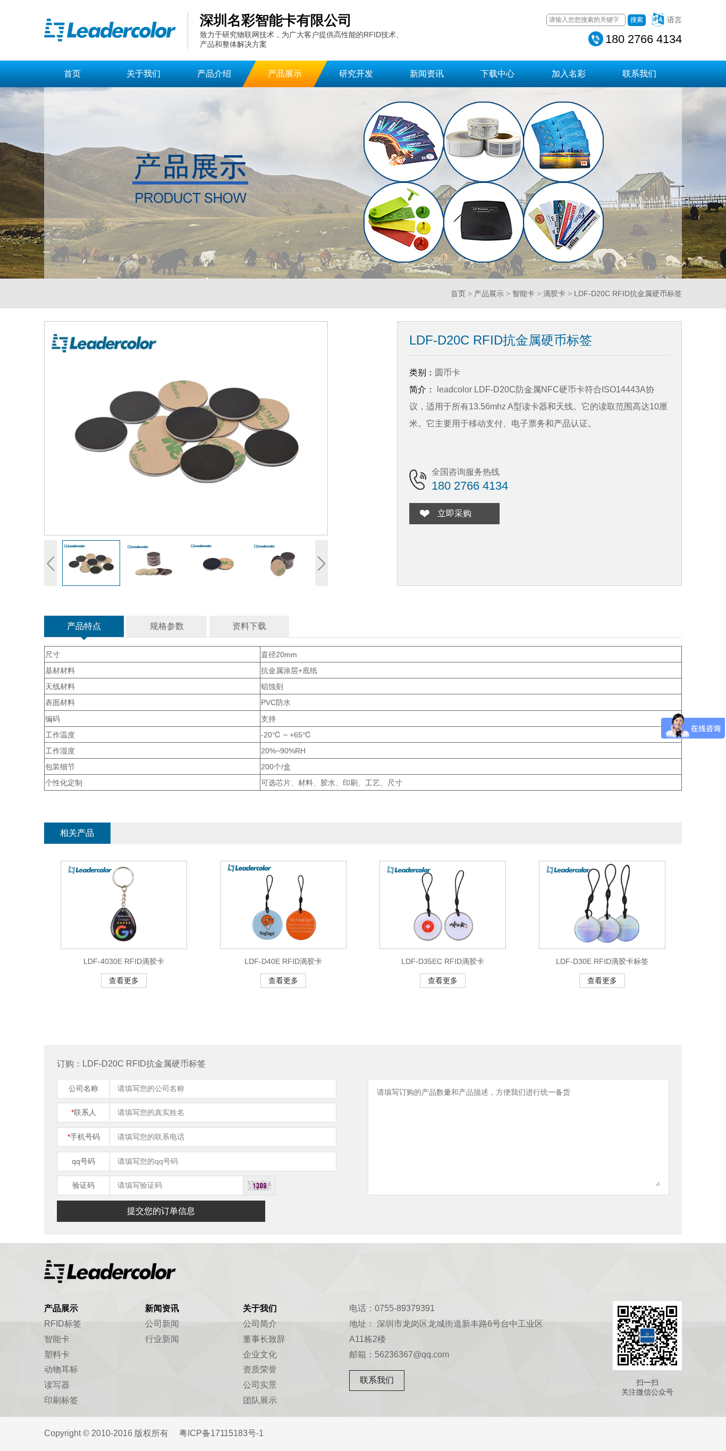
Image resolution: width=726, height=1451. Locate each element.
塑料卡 (57, 1354)
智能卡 (523, 293)
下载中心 (497, 73)
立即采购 (454, 513)
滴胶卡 (554, 293)
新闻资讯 (427, 73)
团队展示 (260, 1400)
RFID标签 (62, 1323)
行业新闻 (162, 1339)
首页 (72, 73)
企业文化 (260, 1354)
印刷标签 (61, 1400)
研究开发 (356, 73)
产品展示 (285, 73)
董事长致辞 (264, 1339)
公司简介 (260, 1323)
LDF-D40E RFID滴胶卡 (283, 961)
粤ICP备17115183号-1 (221, 1433)
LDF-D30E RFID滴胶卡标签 (602, 961)
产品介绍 (214, 73)
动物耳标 (61, 1369)
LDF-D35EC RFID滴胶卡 (442, 961)
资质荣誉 (260, 1369)
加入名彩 (569, 73)
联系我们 (639, 73)
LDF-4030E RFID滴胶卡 (123, 961)
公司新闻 (162, 1323)
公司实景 (260, 1384)
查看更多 (124, 980)
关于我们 (143, 73)
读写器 (57, 1384)
